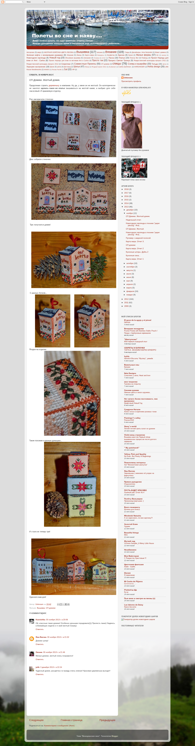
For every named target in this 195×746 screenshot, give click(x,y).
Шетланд (67, 67)
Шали (52, 67)
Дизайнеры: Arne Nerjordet (142, 52)
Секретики (65, 64)
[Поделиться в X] (63, 604)
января (129, 295)
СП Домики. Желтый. (135, 229)
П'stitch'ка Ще (130, 590)
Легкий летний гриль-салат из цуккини (139, 429)
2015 (126, 200)
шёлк (59, 67)
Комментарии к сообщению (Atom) (59, 726)
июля (129, 274)
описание (87, 58)
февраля (130, 291)
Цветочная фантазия (134, 565)
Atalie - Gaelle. (130, 567)
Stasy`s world (130, 426)
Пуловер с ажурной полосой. (138, 238)
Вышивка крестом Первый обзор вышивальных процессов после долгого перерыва (140, 439)
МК (157, 55)
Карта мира (89, 55)
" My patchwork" (131, 448)
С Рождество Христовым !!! (135, 558)
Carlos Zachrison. (125, 67)
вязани (99, 52)
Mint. (126, 535)
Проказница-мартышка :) (134, 501)
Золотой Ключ (131, 524)
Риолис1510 (129, 420)
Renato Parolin (56, 69)
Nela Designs (130, 373)
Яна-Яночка (41, 637)
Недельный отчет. (133, 220)
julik (38, 667)
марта (129, 288)
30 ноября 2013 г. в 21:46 (54, 652)
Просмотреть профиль (131, 81)
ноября (129, 213)
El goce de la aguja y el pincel (137, 320)
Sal (65, 69)
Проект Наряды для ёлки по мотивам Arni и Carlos (69, 60)
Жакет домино (160, 52)
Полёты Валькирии (133, 499)
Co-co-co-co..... (130, 584)
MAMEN (46, 69)
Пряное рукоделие (133, 482)
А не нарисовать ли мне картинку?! (138, 518)
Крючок (121, 55)
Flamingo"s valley (132, 418)
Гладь (127, 52)
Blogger (115, 736)
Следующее (36, 720)
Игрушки (70, 55)
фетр (164, 64)
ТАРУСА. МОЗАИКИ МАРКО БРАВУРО (140, 350)
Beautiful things (131, 533)
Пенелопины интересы (135, 463)
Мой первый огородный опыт (135, 342)
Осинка (96, 58)
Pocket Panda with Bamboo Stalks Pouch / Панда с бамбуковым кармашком (140, 332)
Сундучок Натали (132, 409)
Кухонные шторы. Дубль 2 (137, 252)
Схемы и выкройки (137, 64)
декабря (130, 210)
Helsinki (127, 322)
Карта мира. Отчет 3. (135, 241)
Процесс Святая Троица (119, 60)
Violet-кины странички (134, 435)
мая (128, 281)
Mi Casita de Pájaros (133, 581)
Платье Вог (134, 58)
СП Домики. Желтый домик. (138, 216)
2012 (126, 299)
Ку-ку (126, 592)
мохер (164, 55)
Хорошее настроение (36, 67)
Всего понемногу (132, 507)
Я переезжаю (129, 575)
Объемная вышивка (72, 58)
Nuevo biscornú (130, 607)
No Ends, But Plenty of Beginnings (137, 456)
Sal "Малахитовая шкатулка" (135, 465)
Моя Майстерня (131, 556)
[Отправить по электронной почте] (58, 604)
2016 (126, 196)
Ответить (40, 629)
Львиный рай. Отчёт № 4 (134, 492)
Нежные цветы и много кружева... (137, 392)
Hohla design (154, 66)
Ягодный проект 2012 (99, 67)
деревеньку (54, 85)
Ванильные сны (131, 365)
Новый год (54, 57)
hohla (126, 356)
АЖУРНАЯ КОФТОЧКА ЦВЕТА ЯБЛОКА (58, 52)
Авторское (30, 52)
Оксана (39, 652)
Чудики (127, 526)
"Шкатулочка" (130, 339)
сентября (130, 267)
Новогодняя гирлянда (36, 58)
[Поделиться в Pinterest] (68, 604)
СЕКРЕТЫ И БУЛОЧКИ (134, 348)
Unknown (128, 78)
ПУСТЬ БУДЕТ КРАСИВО (135, 490)
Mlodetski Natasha (132, 516)
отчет (104, 58)
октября (130, 263)
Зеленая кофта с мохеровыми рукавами (45, 55)
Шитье (77, 66)
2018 (126, 189)
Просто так (97, 60)
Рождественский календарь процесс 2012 (42, 64)
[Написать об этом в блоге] (61, 604)
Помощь (145, 58)
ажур (39, 52)
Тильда (155, 64)
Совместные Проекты (85, 64)
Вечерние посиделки (134, 329)
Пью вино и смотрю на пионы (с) (139, 598)
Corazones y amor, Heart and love (137, 375)
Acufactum (112, 67)
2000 (126, 306)
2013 (126, 207)
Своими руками (131, 390)
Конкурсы (100, 55)
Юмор (87, 67)
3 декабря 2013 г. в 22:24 (51, 667)
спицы (116, 63)
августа (129, 270)
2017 (126, 193)
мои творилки (130, 382)
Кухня (130, 55)
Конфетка (111, 55)
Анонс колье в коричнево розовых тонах (140, 412)
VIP (73, 69)
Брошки (127, 367)
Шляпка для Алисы (132, 509)
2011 (126, 303)
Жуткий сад (129, 541)
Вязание (111, 52)
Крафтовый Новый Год (133, 403)
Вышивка (82, 52)
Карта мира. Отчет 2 (135, 249)
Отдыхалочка (129, 484)
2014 (126, 203)
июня (129, 277)
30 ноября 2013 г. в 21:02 (58, 637)
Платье (122, 58)
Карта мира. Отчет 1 (135, 259)
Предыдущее (107, 720)
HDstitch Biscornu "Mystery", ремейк (138, 358)
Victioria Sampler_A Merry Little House (139, 543)
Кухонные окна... (133, 256)
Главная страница (71, 720)
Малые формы (143, 55)
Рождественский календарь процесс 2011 (150, 60)
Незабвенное (130, 550)
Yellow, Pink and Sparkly (135, 454)
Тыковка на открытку (132, 384)
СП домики (105, 64)
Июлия (127, 573)
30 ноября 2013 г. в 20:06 (57, 620)
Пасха (111, 58)
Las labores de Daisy (133, 605)
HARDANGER (139, 67)
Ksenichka (40, 620)
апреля (129, 284)
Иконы (79, 55)
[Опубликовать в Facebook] (66, 604)
